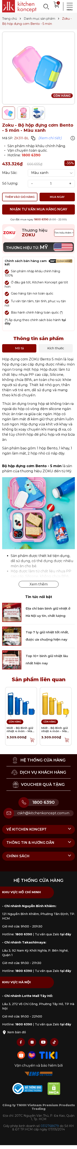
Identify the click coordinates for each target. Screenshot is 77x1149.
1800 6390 (31, 155)
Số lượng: (10, 183)
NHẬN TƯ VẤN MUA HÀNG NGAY (38, 209)
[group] (38, 68)
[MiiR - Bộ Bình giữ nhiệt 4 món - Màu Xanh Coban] (21, 703)
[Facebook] (21, 1042)
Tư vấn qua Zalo (53, 934)
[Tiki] (48, 1055)
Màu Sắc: (9, 173)
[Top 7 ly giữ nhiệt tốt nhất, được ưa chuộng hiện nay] (11, 636)
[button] (66, 716)
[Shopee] (21, 1055)
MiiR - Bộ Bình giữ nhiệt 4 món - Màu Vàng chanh (55, 731)
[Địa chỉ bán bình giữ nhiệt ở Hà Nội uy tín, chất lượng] (11, 612)
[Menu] (68, 6)
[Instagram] (32, 1042)
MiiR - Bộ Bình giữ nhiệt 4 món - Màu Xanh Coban (20, 731)
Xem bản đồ (16, 1032)
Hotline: (17, 934)
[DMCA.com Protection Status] (56, 1089)
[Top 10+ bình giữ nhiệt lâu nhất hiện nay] (11, 659)
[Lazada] (32, 1055)
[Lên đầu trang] (69, 1141)
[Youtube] (43, 1042)
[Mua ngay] (32, 740)
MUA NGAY (57, 196)
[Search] (46, 6)
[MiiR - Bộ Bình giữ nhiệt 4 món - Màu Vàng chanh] (55, 703)
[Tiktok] (54, 1042)
